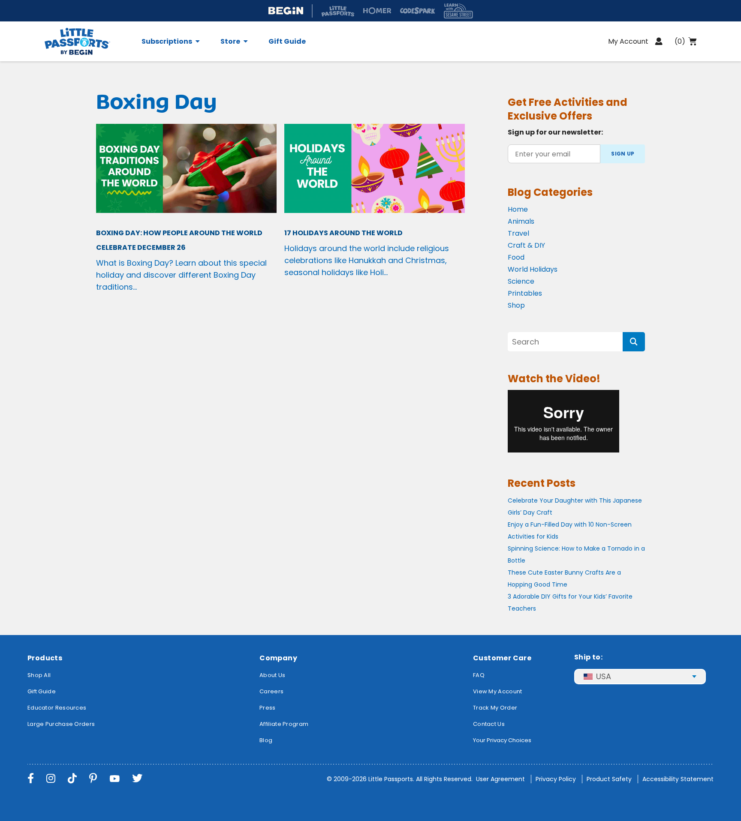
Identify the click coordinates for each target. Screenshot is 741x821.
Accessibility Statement (678, 779)
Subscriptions (167, 41)
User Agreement (500, 779)
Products (44, 658)
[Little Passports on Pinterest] (93, 778)
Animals (521, 221)
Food (516, 257)
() (680, 41)
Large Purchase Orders (61, 724)
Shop (516, 305)
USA (603, 676)
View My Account (497, 691)
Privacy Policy (556, 779)
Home (518, 209)
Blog (265, 740)
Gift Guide (287, 41)
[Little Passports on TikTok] (72, 778)
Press (267, 708)
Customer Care (502, 658)
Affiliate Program (283, 724)
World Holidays (532, 269)
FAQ (479, 675)
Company (278, 658)
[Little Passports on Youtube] (114, 778)
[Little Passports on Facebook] (30, 778)
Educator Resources (56, 708)
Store (230, 41)
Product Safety (609, 779)
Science (521, 281)
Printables (525, 293)
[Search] (634, 341)
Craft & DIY (526, 245)
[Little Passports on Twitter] (137, 778)
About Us (272, 675)
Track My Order (495, 708)
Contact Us (489, 724)
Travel (518, 233)
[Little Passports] (88, 41)
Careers (271, 691)
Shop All (39, 675)
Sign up (622, 153)
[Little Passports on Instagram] (50, 778)
